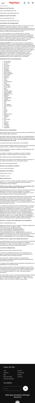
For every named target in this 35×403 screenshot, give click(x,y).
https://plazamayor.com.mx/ (7, 232)
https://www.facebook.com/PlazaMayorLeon (11, 231)
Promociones (21, 372)
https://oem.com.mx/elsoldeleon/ (25, 236)
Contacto (20, 376)
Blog (5, 374)
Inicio (5, 370)
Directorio (6, 372)
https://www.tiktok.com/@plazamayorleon (11, 228)
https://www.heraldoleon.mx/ (7, 236)
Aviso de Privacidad (9, 378)
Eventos (20, 374)
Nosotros (20, 370)
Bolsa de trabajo (8, 376)
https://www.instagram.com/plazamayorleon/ (12, 229)
